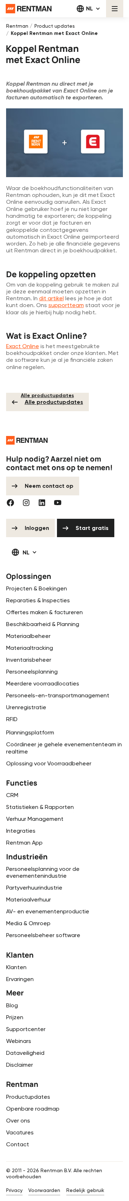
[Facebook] (10, 502)
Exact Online (22, 346)
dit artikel (51, 298)
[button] (88, 8)
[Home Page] (29, 8)
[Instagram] (26, 502)
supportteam (66, 305)
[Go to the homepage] (27, 440)
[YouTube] (57, 502)
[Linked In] (42, 502)
